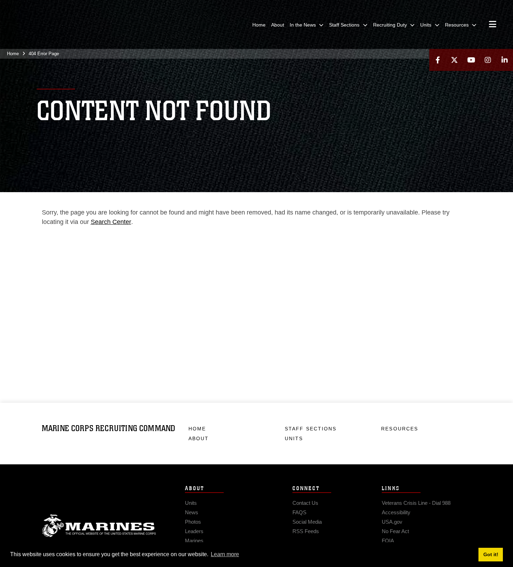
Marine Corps (99, 525)
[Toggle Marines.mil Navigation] (492, 24)
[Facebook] (437, 60)
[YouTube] (471, 60)
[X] (454, 60)
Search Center (111, 221)
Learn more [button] (225, 554)
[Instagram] (487, 60)
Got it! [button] (490, 554)
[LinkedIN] (504, 60)
